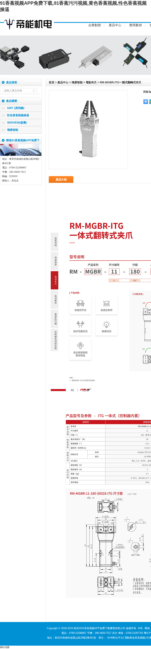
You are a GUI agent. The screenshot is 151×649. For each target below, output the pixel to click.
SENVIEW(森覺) (17, 122)
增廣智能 (12, 129)
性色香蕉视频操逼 (18, 115)
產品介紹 (61, 179)
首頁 (51, 82)
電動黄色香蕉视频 (134, 637)
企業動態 (94, 25)
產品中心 (115, 25)
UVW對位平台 (115, 637)
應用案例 (135, 25)
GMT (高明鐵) (15, 108)
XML (140, 628)
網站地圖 (4, 647)
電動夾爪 (91, 82)
